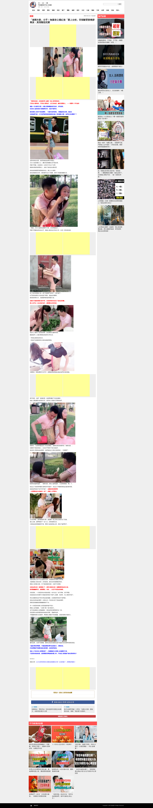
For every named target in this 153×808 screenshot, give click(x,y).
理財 (38, 10)
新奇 (78, 10)
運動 (68, 10)
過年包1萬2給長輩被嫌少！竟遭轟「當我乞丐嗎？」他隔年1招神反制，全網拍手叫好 (39, 746)
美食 (112, 10)
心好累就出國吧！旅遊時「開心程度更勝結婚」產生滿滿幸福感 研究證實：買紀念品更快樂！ (110, 229)
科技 (58, 10)
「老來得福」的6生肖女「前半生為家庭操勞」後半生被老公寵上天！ (62, 796)
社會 (88, 10)
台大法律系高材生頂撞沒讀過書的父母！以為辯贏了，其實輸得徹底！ (56, 662)
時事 (43, 10)
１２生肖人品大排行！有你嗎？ (62, 744)
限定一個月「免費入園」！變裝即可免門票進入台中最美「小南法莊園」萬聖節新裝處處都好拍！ (110, 144)
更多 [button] (117, 10)
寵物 (93, 10)
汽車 (98, 10)
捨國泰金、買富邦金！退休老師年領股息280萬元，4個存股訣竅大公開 (46, 710)
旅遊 (107, 10)
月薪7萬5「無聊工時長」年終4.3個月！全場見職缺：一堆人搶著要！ (85, 746)
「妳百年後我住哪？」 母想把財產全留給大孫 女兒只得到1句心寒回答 (85, 771)
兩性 (48, 10)
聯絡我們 (36, 805)
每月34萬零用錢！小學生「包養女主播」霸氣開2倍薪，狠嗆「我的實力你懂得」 (78, 710)
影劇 (53, 10)
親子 (63, 10)
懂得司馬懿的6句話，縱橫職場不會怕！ (110, 66)
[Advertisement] (62, 35)
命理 (102, 10)
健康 (73, 10)
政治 (33, 10)
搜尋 (120, 4)
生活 (83, 10)
